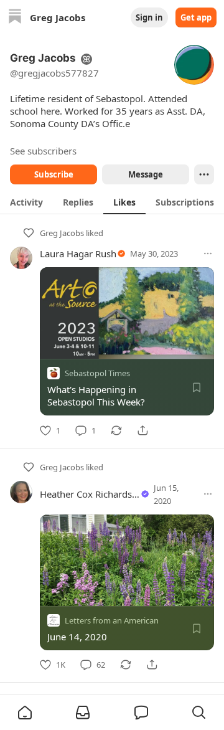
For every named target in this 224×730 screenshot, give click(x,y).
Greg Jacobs (62, 233)
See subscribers (43, 151)
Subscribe (53, 174)
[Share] (142, 430)
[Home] (14, 18)
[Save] (197, 387)
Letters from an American (112, 619)
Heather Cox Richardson (91, 494)
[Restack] (116, 430)
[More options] (208, 253)
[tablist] (112, 201)
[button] (25, 713)
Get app (196, 17)
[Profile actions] (204, 174)
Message (145, 174)
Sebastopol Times (97, 373)
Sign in (149, 17)
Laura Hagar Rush (78, 253)
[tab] (26, 201)
